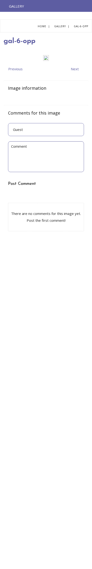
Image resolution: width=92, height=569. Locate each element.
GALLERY (16, 6)
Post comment (22, 184)
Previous (15, 69)
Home (42, 26)
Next (75, 69)
